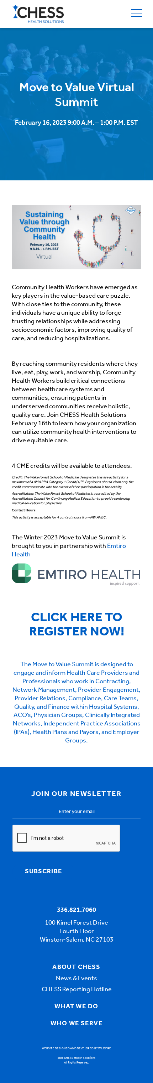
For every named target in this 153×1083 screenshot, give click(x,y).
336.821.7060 (76, 910)
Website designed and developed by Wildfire (76, 1048)
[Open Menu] (137, 14)
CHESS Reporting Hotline (77, 990)
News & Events (76, 979)
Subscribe (43, 872)
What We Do (76, 1007)
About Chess (76, 967)
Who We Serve (76, 1024)
